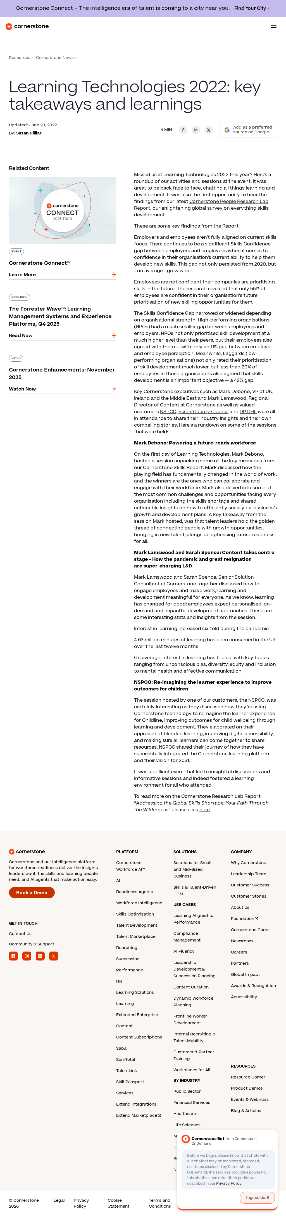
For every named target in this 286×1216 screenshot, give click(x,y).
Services (125, 1093)
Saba (121, 1048)
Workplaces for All (191, 1070)
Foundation (242, 919)
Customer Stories (248, 896)
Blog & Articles (246, 1111)
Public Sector (187, 1091)
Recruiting (126, 948)
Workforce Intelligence (139, 903)
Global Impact (245, 975)
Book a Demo (31, 892)
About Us (240, 907)
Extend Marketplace (136, 1115)
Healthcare (184, 1114)
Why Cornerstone (248, 863)
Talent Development (136, 925)
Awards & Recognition (253, 986)
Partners (240, 963)
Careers (239, 952)
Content (124, 1026)
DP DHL (248, 411)
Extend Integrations (136, 1104)
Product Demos (247, 1088)
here (204, 809)
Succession (127, 959)
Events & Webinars (250, 1100)
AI (118, 881)
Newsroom (242, 941)
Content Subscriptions (139, 1037)
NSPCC (168, 411)
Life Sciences (187, 1125)
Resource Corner (248, 1077)
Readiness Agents (134, 892)
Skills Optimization (135, 914)
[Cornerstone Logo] (27, 26)
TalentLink (126, 1071)
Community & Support (31, 944)
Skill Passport (130, 1082)
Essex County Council (203, 411)
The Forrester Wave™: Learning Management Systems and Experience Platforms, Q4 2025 (60, 296)
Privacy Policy (81, 1203)
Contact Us (20, 934)
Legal (59, 1200)
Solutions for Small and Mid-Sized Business (192, 869)
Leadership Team (248, 874)
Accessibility (244, 997)
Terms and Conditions (160, 1203)
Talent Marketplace (136, 937)
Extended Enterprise (137, 1015)
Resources (19, 58)
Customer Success (250, 885)
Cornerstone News (55, 58)
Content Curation (191, 987)
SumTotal (125, 1060)
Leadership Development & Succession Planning (194, 969)
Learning (125, 1004)
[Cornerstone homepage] (62, 852)
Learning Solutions (135, 992)
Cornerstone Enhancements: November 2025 (62, 354)
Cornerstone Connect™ (36, 175)
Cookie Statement (118, 1203)
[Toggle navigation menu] (271, 26)
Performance (129, 970)
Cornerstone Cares (250, 930)
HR (119, 981)
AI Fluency (183, 951)
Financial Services (191, 1103)
